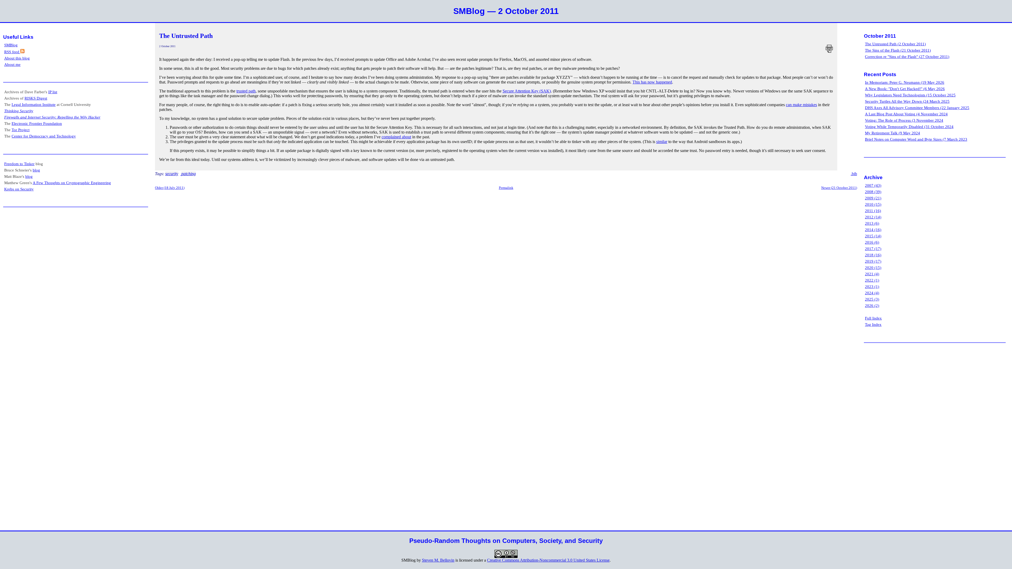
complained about (396, 137)
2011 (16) (873, 210)
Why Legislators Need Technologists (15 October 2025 (910, 95)
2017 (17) (873, 248)
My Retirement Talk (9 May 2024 (892, 133)
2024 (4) (872, 293)
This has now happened (652, 82)
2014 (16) (873, 229)
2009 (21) (873, 198)
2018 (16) (873, 255)
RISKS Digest (36, 98)
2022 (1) (872, 280)
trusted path (246, 91)
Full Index (873, 318)
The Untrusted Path (186, 35)
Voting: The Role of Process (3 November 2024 (904, 120)
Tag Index (873, 324)
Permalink (506, 188)
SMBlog (11, 45)
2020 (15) (873, 267)
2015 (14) (873, 236)
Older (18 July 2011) (169, 188)
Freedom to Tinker (19, 163)
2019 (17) (873, 261)
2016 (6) (872, 242)
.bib (854, 173)
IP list (52, 92)
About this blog (17, 58)
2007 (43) (873, 185)
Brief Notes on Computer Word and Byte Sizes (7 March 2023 (916, 139)
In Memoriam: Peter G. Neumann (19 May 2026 (904, 82)
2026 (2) (872, 305)
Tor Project (21, 129)
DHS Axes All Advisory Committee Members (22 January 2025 (917, 107)
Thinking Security (18, 111)
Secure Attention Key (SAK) (527, 91)
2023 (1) (872, 286)
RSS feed (12, 52)
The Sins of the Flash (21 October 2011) (898, 50)
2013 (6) (872, 223)
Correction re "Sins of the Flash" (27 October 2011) (907, 56)
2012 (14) (873, 217)
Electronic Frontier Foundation (37, 123)
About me (12, 64)
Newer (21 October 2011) (839, 188)
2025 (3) (872, 299)
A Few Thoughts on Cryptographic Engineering (72, 182)
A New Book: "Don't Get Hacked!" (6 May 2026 (905, 88)
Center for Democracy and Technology (44, 136)
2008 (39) (873, 191)
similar (661, 141)
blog (36, 170)
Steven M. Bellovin (438, 560)
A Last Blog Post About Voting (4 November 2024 (906, 114)
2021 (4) (872, 274)
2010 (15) (873, 204)
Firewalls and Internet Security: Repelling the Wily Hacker (52, 117)
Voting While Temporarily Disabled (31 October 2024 (909, 126)
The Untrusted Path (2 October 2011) (895, 44)
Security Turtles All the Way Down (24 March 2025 (907, 101)
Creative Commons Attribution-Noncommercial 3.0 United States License (548, 560)
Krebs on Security (19, 189)
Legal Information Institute (34, 104)
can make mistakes (801, 104)
